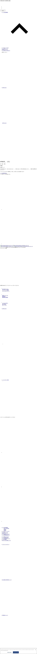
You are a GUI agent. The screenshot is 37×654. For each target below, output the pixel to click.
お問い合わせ (4, 308)
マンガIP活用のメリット (6, 538)
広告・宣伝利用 (6, 528)
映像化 (5, 530)
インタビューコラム (5, 47)
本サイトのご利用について (6, 540)
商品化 (5, 529)
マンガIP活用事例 (5, 12)
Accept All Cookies (15, 652)
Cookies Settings (9, 652)
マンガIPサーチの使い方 (6, 50)
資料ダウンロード (5, 49)
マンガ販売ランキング (5, 534)
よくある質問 (4, 539)
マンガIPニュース (5, 48)
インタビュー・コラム (5, 531)
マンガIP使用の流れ (3, 173)
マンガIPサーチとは (5, 536)
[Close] (36, 650)
